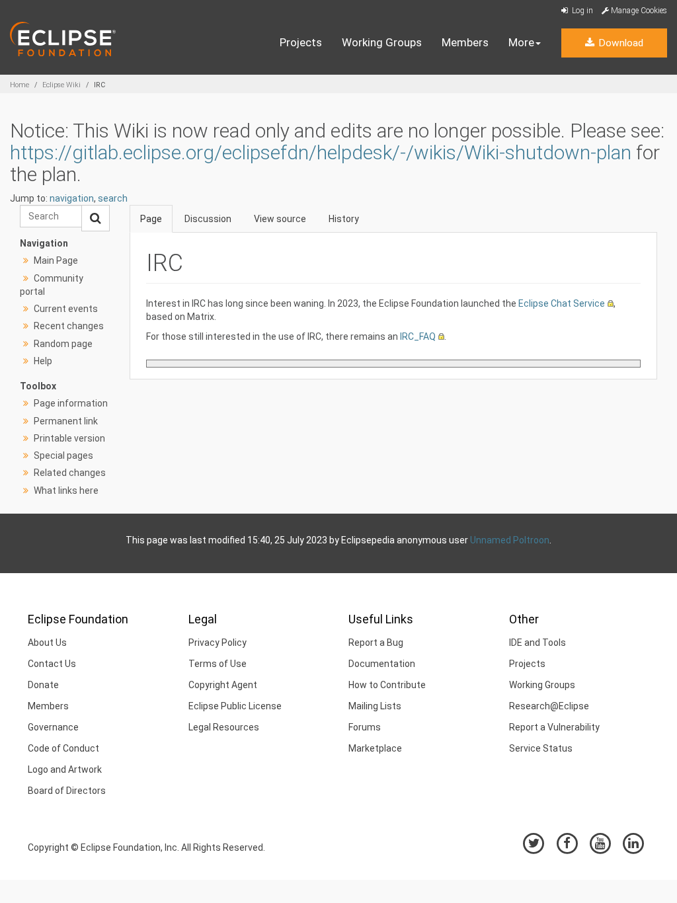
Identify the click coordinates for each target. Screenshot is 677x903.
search (113, 198)
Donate (43, 685)
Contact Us (52, 663)
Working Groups (382, 42)
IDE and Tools (537, 642)
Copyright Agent (222, 685)
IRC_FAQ (418, 336)
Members (465, 42)
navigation (72, 198)
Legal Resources (223, 727)
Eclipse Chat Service (561, 303)
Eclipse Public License (235, 706)
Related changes (70, 472)
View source (280, 219)
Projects (301, 42)
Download (619, 43)
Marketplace (375, 748)
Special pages (63, 455)
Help (43, 361)
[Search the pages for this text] (95, 218)
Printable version (69, 438)
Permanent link (66, 421)
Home (19, 85)
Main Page (56, 260)
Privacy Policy (217, 642)
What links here (66, 490)
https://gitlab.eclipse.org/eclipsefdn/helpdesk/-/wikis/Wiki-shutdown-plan (320, 152)
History (344, 219)
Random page (63, 343)
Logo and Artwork (65, 769)
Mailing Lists (374, 706)
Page (151, 219)
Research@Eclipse (549, 706)
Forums (364, 727)
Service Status (541, 748)
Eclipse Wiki (61, 85)
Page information (71, 403)
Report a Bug (375, 642)
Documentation (381, 663)
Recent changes (69, 326)
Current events (66, 308)
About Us (47, 642)
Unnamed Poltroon (509, 540)
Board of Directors (67, 790)
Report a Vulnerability (554, 727)
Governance (53, 727)
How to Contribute (387, 685)
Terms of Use (217, 663)
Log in (581, 10)
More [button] (521, 42)
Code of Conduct (63, 748)
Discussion (207, 219)
